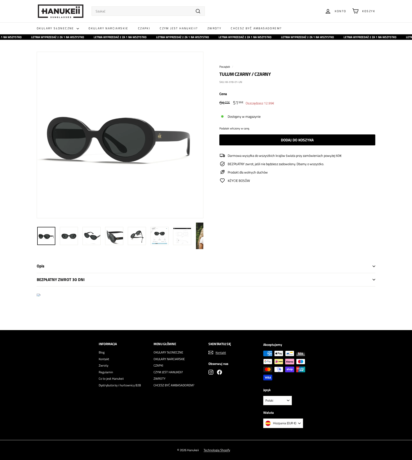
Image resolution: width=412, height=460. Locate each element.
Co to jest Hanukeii (111, 378)
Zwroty (103, 365)
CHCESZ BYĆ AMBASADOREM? (256, 28)
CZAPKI (144, 28)
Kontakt (104, 359)
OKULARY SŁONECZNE (56, 28)
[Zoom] (120, 135)
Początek (224, 67)
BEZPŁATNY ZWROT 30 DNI (61, 279)
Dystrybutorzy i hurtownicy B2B (120, 385)
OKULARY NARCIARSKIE (108, 28)
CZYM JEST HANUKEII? (179, 28)
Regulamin (106, 372)
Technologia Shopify (217, 450)
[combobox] (148, 11)
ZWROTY (214, 28)
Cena (223, 94)
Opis (40, 266)
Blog (102, 352)
